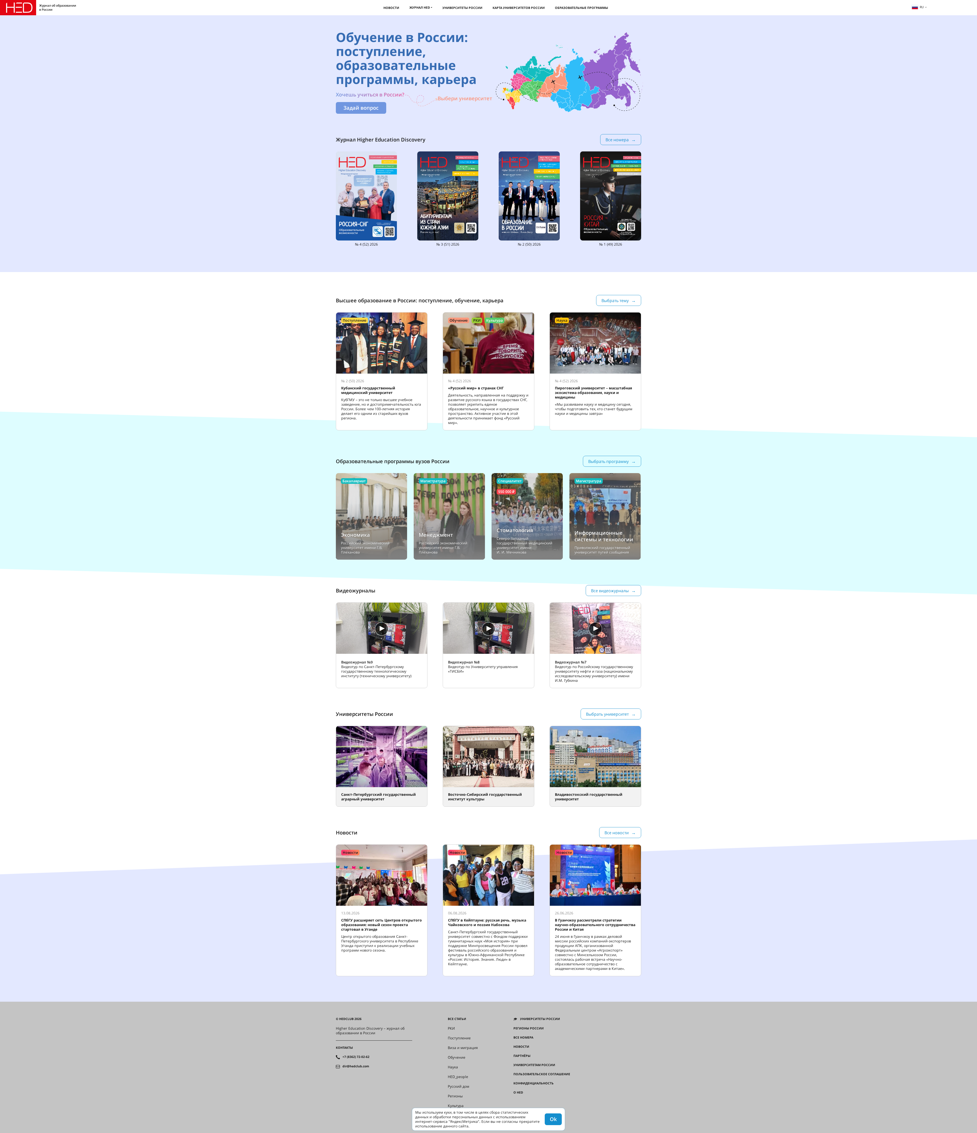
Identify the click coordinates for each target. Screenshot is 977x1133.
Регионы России (528, 1028)
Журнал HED (419, 7)
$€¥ (516, 1102)
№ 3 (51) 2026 (447, 244)
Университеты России (462, 8)
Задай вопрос (361, 107)
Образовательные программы (581, 8)
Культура (456, 1105)
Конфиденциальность (533, 1083)
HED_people (458, 1076)
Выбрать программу (608, 461)
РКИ (451, 1028)
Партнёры (521, 1056)
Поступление (459, 1038)
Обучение (456, 1057)
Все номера (617, 140)
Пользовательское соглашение (541, 1074)
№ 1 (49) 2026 (610, 244)
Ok (553, 1119)
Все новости (617, 832)
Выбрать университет (607, 714)
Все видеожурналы (610, 590)
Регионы (455, 1096)
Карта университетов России (519, 8)
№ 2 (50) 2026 (529, 244)
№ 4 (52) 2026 (366, 244)
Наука (453, 1067)
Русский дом (458, 1086)
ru (922, 7)
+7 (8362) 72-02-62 (355, 1057)
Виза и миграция (463, 1047)
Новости (391, 8)
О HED (518, 1092)
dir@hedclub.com (355, 1066)
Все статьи (457, 1019)
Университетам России (534, 1065)
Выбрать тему (615, 300)
